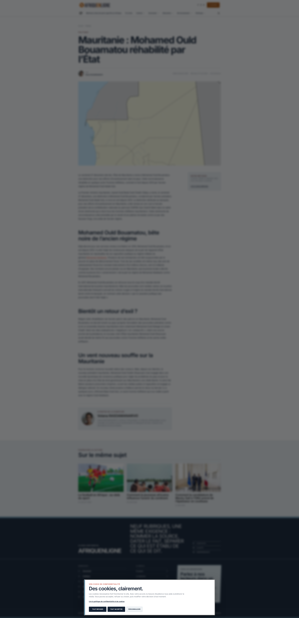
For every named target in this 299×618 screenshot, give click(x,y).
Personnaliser (134, 609)
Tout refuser (97, 609)
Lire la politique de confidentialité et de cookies (107, 601)
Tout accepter (116, 609)
